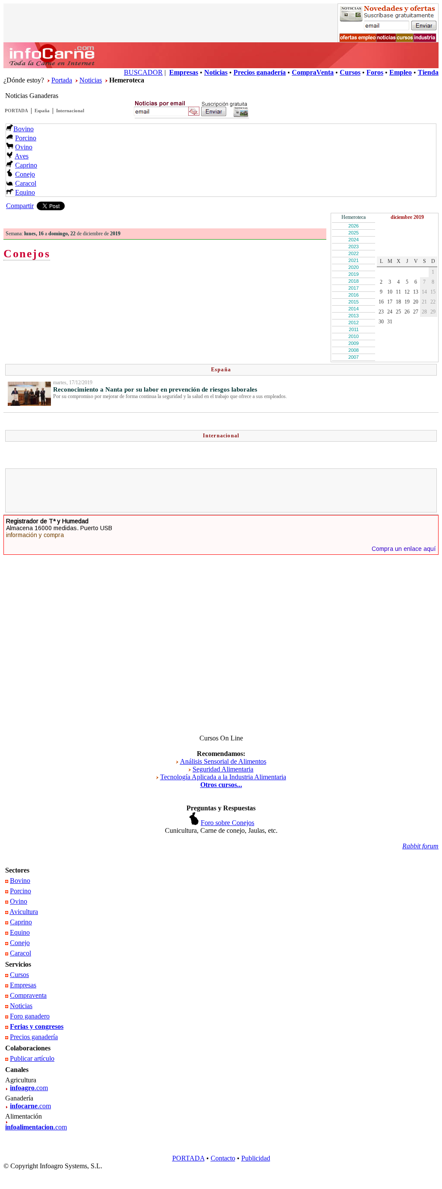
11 (398, 292)
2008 (353, 350)
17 (389, 302)
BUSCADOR (143, 72)
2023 (353, 246)
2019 (353, 274)
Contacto (223, 1158)
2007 (353, 357)
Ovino (23, 147)
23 (381, 312)
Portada (61, 80)
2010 (353, 336)
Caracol (25, 183)
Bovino (23, 129)
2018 (353, 281)
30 (381, 322)
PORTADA (16, 110)
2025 (353, 232)
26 (407, 312)
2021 (353, 260)
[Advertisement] (221, 490)
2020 (353, 267)
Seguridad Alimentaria (223, 769)
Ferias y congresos (36, 1026)
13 (415, 292)
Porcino (25, 138)
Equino (25, 192)
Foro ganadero (30, 1016)
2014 (353, 308)
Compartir (20, 205)
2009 (353, 343)
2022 (353, 253)
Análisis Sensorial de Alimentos (223, 761)
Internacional (70, 110)
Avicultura (23, 911)
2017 (353, 288)
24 (389, 312)
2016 (353, 294)
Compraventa (28, 995)
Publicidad (255, 1158)
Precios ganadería (34, 1036)
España (42, 110)
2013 (353, 315)
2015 (353, 301)
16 (381, 302)
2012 (353, 322)
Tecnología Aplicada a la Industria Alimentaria (223, 777)
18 (398, 302)
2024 (353, 239)
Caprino (26, 165)
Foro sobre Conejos (227, 822)
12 (407, 292)
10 (389, 292)
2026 (353, 225)
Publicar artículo (32, 1058)
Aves (21, 156)
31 (389, 322)
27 (415, 312)
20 (415, 302)
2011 (354, 329)
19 (407, 302)
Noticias (90, 80)
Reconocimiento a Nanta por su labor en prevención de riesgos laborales (155, 389)
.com (29, 1087)
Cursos (19, 974)
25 (398, 312)
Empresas (23, 985)
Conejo (25, 174)
